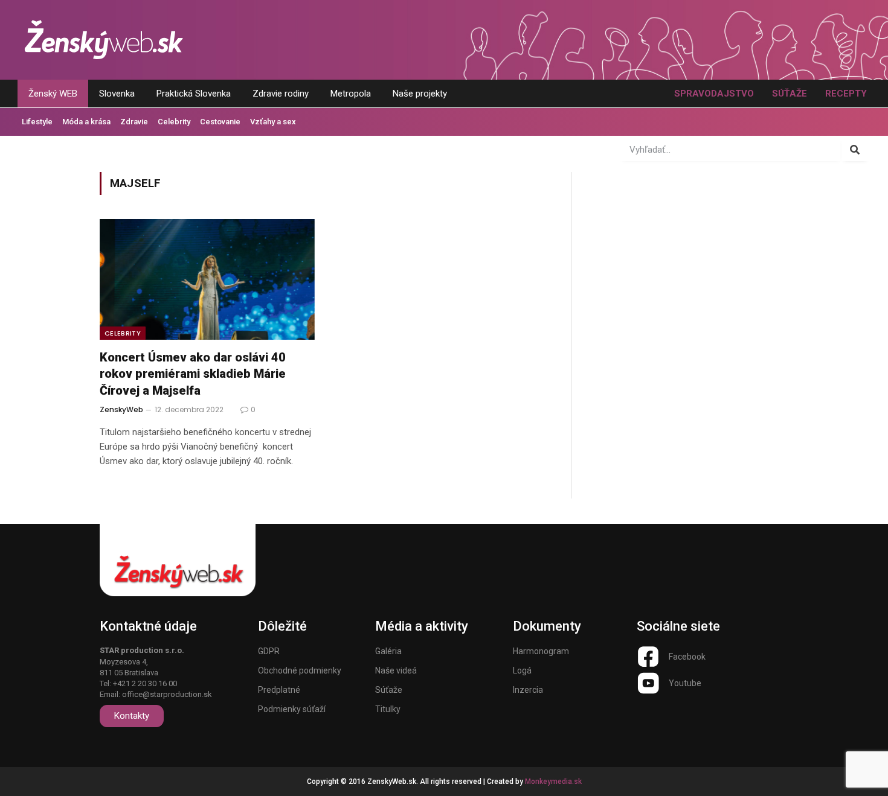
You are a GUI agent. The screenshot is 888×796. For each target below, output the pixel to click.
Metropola (350, 93)
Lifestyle (37, 121)
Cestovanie (220, 121)
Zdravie (134, 121)
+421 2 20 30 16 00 (145, 683)
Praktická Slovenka (193, 93)
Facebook (687, 656)
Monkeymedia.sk (553, 781)
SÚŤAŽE (789, 93)
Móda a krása (86, 121)
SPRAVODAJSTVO (714, 93)
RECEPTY (846, 93)
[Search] (855, 149)
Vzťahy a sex (273, 121)
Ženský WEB (52, 93)
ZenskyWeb (121, 409)
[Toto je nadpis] (648, 656)
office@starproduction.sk (167, 694)
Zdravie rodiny (281, 93)
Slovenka (117, 93)
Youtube (685, 683)
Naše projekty (420, 93)
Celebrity (174, 121)
